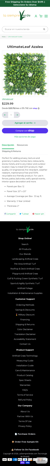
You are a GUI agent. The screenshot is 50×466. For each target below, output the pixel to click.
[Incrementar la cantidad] (17, 115)
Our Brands (25, 254)
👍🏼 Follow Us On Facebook (25, 450)
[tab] (9, 146)
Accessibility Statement (25, 339)
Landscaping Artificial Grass (25, 259)
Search (25, 244)
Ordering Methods (25, 305)
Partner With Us (25, 416)
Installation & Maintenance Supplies (25, 293)
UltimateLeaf (7, 99)
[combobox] (21, 29)
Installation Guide (25, 365)
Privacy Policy (25, 426)
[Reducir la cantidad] (5, 115)
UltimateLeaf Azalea (15, 37)
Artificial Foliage (25, 288)
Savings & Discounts (25, 310)
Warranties (25, 385)
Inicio (4, 37)
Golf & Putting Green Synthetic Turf (25, 278)
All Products (25, 249)
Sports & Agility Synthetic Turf (25, 283)
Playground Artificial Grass (25, 273)
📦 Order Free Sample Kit (25, 442)
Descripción (8, 145)
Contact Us (25, 344)
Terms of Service (25, 395)
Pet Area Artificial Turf (25, 264)
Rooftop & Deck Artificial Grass (25, 269)
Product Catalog (25, 375)
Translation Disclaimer (25, 334)
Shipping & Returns (11, 151)
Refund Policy (25, 400)
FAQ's (25, 390)
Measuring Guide (25, 361)
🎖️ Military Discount (25, 315)
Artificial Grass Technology (25, 356)
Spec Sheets (25, 380)
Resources (22, 145)
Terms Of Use (25, 421)
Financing (25, 319)
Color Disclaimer (25, 329)
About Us (25, 411)
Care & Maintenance (25, 370)
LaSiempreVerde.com (28, 454)
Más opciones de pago (25, 137)
